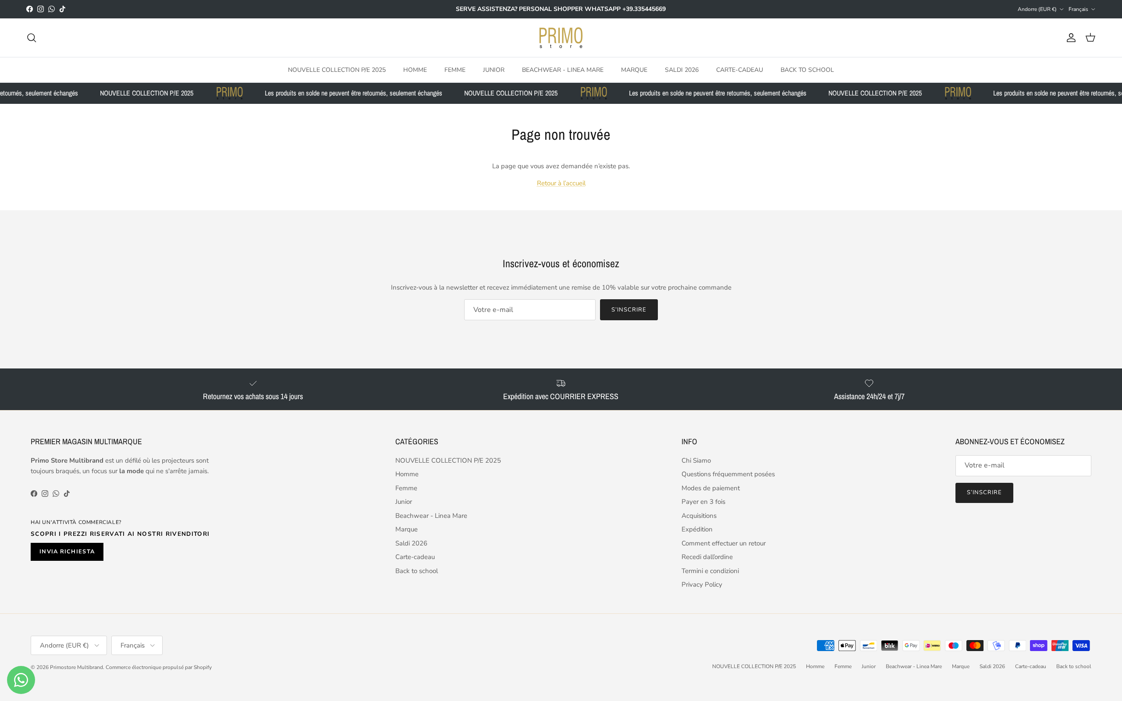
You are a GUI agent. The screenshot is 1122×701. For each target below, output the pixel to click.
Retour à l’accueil (561, 183)
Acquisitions (699, 515)
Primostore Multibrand (76, 667)
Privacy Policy (702, 584)
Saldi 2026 (682, 69)
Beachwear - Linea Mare (563, 69)
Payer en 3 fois (703, 501)
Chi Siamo (696, 460)
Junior (493, 69)
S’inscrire (628, 310)
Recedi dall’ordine (707, 556)
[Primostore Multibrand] (561, 37)
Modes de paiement (711, 488)
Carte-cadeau (739, 69)
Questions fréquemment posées (728, 474)
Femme (454, 69)
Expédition (697, 529)
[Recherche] (31, 37)
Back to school (807, 69)
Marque (634, 69)
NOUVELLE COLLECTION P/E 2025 (337, 69)
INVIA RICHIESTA (67, 552)
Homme (415, 69)
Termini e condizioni (710, 570)
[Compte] (1069, 37)
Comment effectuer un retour (724, 543)
